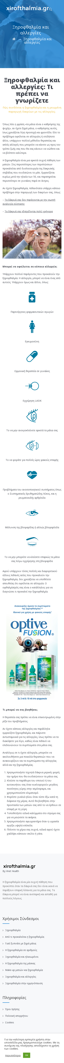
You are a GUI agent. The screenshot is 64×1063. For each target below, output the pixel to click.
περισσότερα (12, 1055)
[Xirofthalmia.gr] (27, 8)
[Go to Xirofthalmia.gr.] (14, 39)
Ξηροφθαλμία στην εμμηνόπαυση (24, 983)
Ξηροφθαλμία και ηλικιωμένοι (21, 956)
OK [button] (26, 1055)
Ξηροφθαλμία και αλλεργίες (20, 976)
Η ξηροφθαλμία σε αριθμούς (21, 950)
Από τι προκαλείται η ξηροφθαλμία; (24, 936)
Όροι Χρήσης (12, 1009)
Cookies (9, 1022)
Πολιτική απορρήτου (16, 1015)
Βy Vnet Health (11, 871)
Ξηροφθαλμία (12, 930)
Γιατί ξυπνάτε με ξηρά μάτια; (20, 943)
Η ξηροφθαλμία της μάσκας (20, 963)
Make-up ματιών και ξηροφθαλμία (24, 970)
